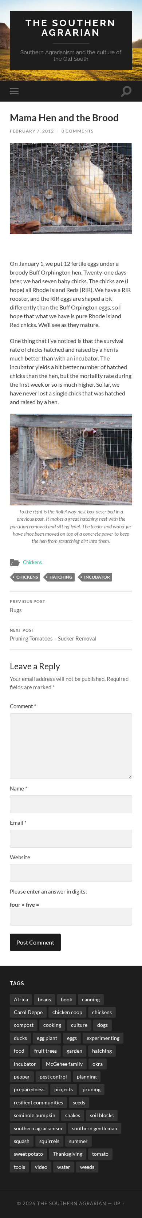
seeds (79, 1102)
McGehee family (64, 1064)
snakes (72, 1115)
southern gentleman (94, 1128)
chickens (27, 577)
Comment (23, 706)
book (66, 999)
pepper (22, 1076)
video (41, 1167)
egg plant (47, 1038)
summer (78, 1141)
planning (86, 1076)
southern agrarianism (38, 1128)
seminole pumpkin (34, 1115)
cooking (52, 1025)
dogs (102, 1025)
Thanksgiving (67, 1154)
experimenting (103, 1038)
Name (18, 788)
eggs (72, 1038)
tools (19, 1167)
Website (20, 857)
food (19, 1051)
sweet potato (28, 1154)
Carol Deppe (28, 1012)
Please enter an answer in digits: (48, 891)
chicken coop (67, 1012)
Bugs (28, 606)
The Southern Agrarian (70, 27)
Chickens (32, 562)
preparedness (29, 1089)
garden (74, 1051)
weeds (87, 1167)
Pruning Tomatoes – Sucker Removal (53, 635)
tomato (100, 1154)
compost (23, 1025)
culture (79, 1025)
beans (44, 999)
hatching (61, 577)
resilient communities (38, 1102)
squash (21, 1141)
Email (18, 822)
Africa (21, 999)
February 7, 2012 (32, 131)
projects (63, 1089)
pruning (91, 1089)
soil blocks (102, 1115)
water (63, 1167)
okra (97, 1064)
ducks (20, 1038)
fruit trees (45, 1051)
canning (91, 999)
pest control (53, 1076)
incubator (97, 577)
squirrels (49, 1141)
